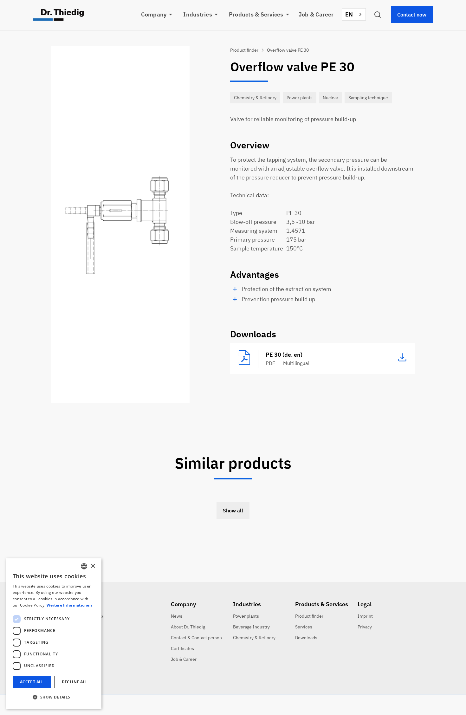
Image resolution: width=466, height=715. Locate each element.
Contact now (411, 14)
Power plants (246, 616)
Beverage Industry (251, 627)
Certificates (182, 648)
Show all (233, 510)
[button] (160, 15)
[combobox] (354, 14)
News (176, 616)
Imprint (365, 616)
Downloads (306, 637)
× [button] (92, 566)
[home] (58, 15)
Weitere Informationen (69, 605)
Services (303, 627)
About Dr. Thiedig (188, 627)
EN (349, 14)
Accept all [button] (32, 682)
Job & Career (316, 14)
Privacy (365, 627)
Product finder (309, 616)
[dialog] (53, 633)
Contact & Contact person (196, 637)
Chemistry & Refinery (254, 637)
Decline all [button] (74, 682)
